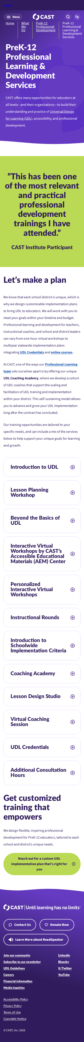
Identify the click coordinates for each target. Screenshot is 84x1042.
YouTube (64, 974)
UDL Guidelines (14, 968)
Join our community (16, 955)
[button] (77, 16)
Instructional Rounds (35, 617)
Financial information (17, 981)
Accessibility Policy (15, 999)
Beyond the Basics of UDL (35, 521)
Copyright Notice (14, 1018)
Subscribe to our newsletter (22, 962)
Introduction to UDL (34, 467)
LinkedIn (64, 955)
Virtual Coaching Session (30, 722)
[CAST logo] (43, 17)
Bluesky (63, 962)
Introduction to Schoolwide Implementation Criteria (38, 645)
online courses (61, 352)
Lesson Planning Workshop (29, 492)
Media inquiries (14, 987)
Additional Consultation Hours (38, 773)
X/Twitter (65, 968)
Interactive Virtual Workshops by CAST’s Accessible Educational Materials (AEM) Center (38, 554)
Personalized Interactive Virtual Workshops (32, 589)
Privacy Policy (12, 1006)
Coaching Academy (33, 673)
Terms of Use (12, 1012)
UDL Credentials (32, 352)
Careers (8, 974)
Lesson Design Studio (36, 696)
